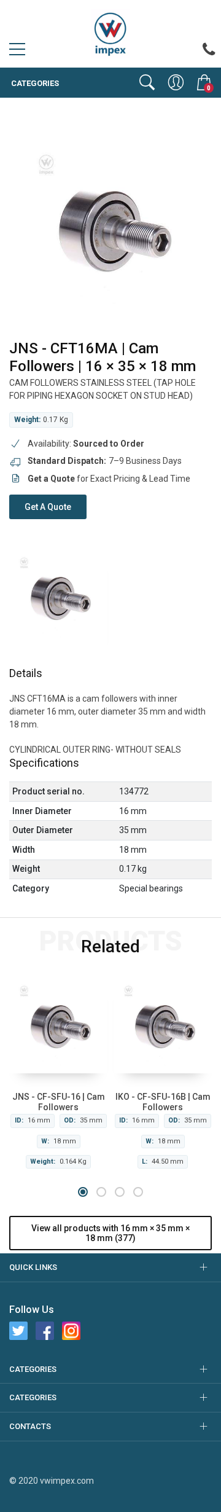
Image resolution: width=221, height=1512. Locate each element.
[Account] (176, 82)
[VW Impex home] (110, 33)
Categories (34, 83)
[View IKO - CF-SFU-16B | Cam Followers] (163, 1024)
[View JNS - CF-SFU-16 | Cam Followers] (58, 1024)
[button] (83, 1192)
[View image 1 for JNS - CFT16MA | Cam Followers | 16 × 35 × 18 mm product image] (58, 596)
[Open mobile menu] (17, 52)
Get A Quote (48, 507)
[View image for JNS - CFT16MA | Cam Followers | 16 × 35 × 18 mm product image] (110, 227)
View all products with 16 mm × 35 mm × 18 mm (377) (110, 1233)
